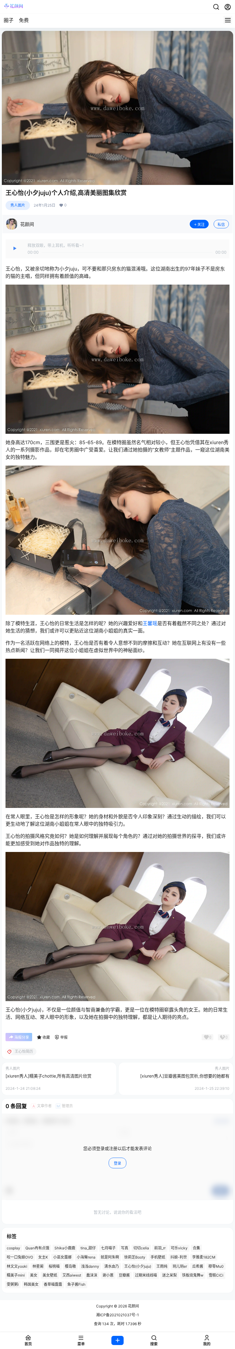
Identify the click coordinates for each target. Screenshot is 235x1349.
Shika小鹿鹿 (64, 1248)
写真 (124, 1248)
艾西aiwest (71, 1275)
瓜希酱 (197, 1266)
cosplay (13, 1248)
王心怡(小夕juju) (137, 1266)
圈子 (8, 20)
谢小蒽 (108, 1275)
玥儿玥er (180, 1266)
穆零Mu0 (216, 1266)
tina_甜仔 (88, 1248)
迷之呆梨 (169, 1275)
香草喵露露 (53, 1284)
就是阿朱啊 (110, 1257)
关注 (201, 224)
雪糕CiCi (216, 1275)
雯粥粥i (13, 1284)
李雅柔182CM (203, 1257)
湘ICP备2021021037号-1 (117, 1315)
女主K (43, 1257)
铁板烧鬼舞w (192, 1275)
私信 (221, 224)
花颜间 (133, 1306)
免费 (24, 20)
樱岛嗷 (70, 1266)
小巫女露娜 (62, 1257)
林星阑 (37, 1266)
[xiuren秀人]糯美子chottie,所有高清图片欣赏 (48, 1075)
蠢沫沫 (91, 1275)
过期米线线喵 (146, 1275)
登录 (117, 1163)
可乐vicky (179, 1248)
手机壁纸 (158, 1257)
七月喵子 (108, 1248)
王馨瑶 (150, 623)
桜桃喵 (54, 1266)
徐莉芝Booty (134, 1257)
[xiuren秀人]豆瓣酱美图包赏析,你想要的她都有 (184, 1075)
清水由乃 (111, 1266)
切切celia (141, 1248)
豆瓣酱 (124, 1275)
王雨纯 (161, 1266)
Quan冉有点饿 (37, 1248)
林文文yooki (17, 1266)
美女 (33, 1275)
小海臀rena (86, 1257)
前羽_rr (160, 1248)
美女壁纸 (50, 1275)
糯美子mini (16, 1275)
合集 (196, 1248)
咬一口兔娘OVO (20, 1257)
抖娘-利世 (178, 1257)
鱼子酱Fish (76, 1284)
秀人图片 (17, 205)
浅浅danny (90, 1266)
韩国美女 (31, 1284)
